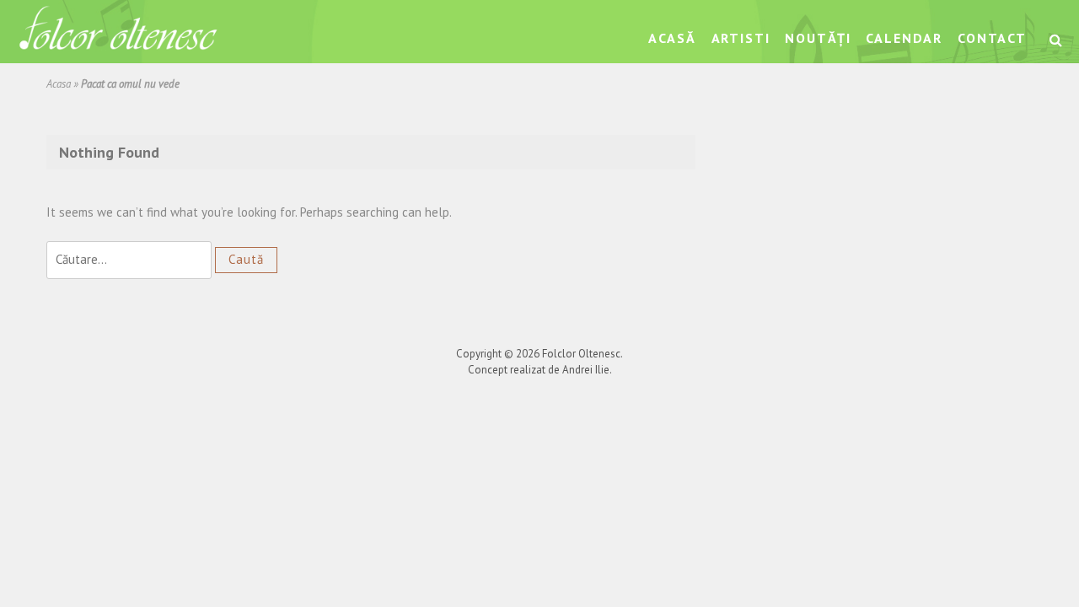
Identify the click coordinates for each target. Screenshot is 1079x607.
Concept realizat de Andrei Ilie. (540, 370)
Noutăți (818, 38)
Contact (992, 38)
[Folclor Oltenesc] (118, 30)
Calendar (904, 38)
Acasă (671, 38)
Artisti (740, 38)
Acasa (58, 84)
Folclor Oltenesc (581, 353)
